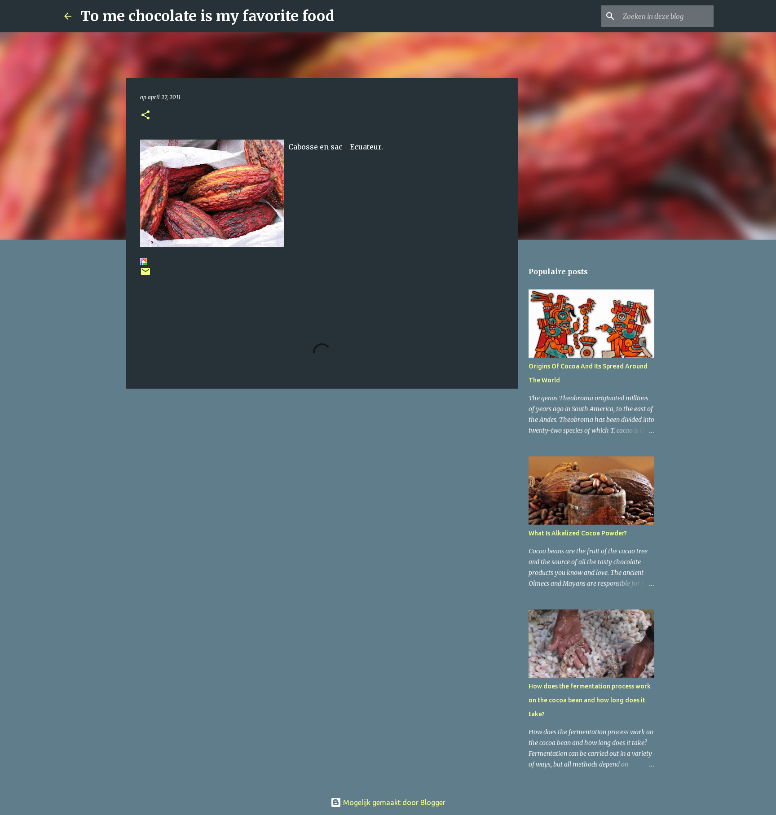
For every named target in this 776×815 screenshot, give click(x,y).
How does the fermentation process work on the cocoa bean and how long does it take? (590, 700)
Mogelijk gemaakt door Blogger (393, 802)
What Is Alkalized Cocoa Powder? (578, 533)
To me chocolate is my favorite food (207, 16)
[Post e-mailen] (145, 275)
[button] (145, 116)
